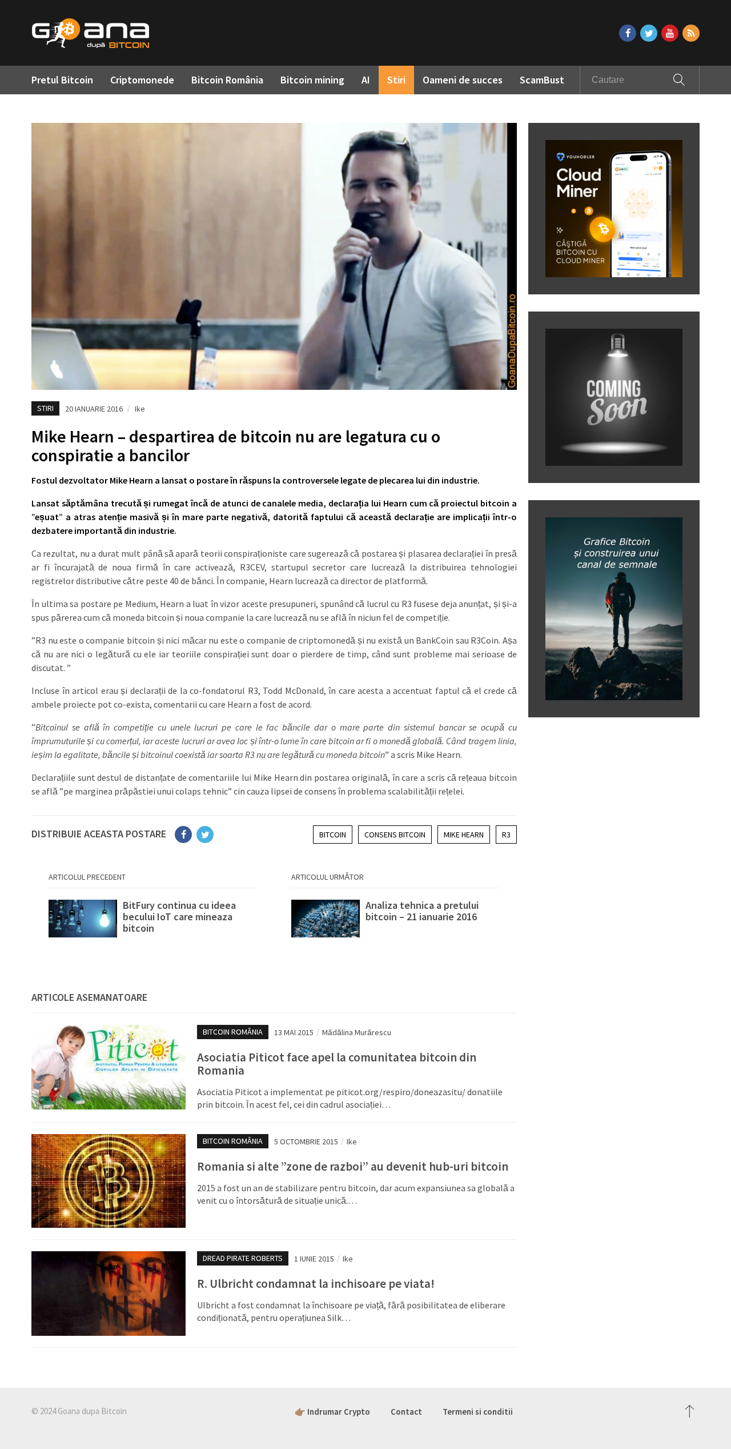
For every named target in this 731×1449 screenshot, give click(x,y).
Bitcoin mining (312, 79)
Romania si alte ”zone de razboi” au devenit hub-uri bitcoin (352, 1166)
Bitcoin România (227, 79)
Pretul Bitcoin (62, 79)
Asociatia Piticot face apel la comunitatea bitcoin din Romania (336, 1063)
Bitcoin (332, 834)
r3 (506, 834)
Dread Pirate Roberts (243, 1258)
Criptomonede (142, 79)
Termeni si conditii (478, 1411)
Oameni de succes (463, 79)
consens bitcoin (394, 834)
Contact (406, 1411)
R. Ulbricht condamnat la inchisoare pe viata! (316, 1283)
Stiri (396, 79)
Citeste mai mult (153, 922)
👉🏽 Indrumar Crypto (332, 1411)
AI (366, 79)
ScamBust (542, 79)
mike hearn (464, 834)
